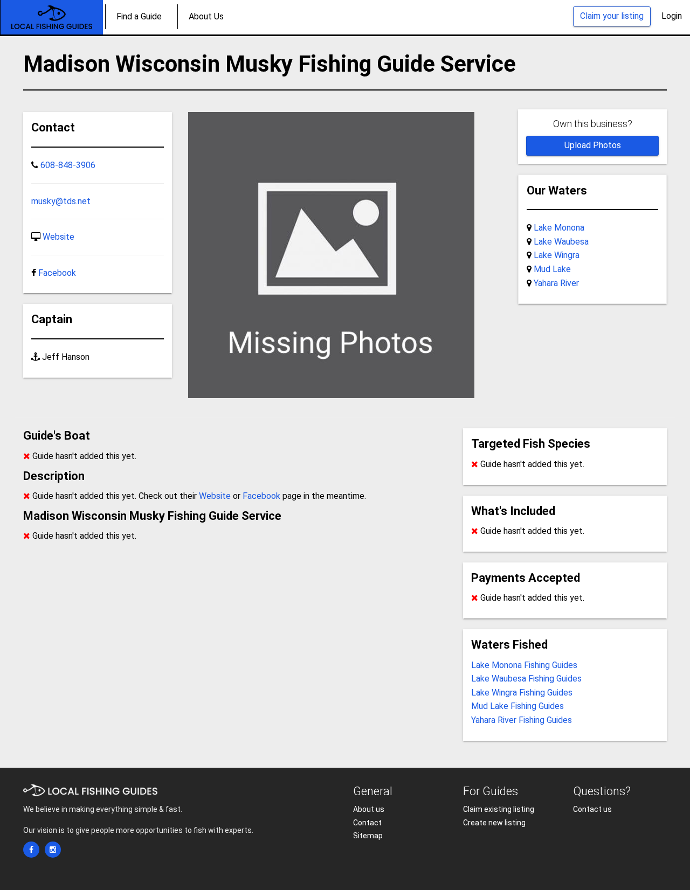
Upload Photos (592, 145)
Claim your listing (612, 16)
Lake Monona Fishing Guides (524, 665)
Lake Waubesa (561, 242)
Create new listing (494, 822)
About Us (206, 16)
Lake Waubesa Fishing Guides (526, 678)
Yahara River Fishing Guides (521, 720)
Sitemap (368, 835)
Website (58, 237)
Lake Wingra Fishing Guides (521, 692)
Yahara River (556, 283)
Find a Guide (139, 16)
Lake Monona (559, 227)
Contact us (592, 809)
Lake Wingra (556, 255)
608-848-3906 (67, 165)
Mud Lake (552, 269)
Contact (367, 822)
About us (368, 809)
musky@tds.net (61, 201)
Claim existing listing (498, 809)
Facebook (57, 273)
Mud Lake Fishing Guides (517, 706)
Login (671, 16)
